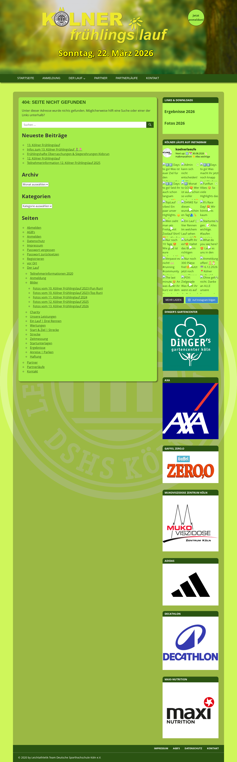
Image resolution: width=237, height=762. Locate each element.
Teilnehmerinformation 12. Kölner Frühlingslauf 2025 (63, 163)
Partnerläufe (127, 78)
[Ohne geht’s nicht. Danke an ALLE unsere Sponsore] (209, 284)
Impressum (35, 245)
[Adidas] (190, 584)
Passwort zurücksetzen (43, 254)
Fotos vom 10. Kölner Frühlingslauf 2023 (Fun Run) (68, 288)
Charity (35, 312)
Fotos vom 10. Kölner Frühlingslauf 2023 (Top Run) (68, 293)
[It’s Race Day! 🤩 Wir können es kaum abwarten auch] (209, 209)
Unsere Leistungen (43, 317)
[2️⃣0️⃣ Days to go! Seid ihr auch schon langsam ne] (172, 191)
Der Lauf (75, 78)
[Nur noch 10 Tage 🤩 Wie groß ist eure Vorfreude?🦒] (172, 247)
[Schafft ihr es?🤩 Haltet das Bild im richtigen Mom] (190, 247)
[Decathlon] (190, 669)
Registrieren (35, 259)
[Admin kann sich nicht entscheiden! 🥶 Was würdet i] (190, 172)
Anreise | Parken (42, 352)
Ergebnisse (37, 348)
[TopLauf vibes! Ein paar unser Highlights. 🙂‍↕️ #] (172, 209)
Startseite (25, 78)
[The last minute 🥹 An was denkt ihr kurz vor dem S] (172, 284)
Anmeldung (51, 78)
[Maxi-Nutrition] (190, 737)
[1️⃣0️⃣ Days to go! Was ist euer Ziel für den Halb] (172, 172)
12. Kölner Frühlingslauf (43, 158)
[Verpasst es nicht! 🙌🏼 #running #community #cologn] (172, 266)
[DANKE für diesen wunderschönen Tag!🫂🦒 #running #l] (190, 209)
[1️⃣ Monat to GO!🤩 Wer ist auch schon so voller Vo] (190, 191)
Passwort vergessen (41, 250)
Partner (100, 78)
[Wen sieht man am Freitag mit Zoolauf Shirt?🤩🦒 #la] (172, 228)
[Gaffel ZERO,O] (190, 482)
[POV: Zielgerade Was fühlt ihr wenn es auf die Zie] (190, 284)
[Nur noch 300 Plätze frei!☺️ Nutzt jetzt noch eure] (190, 266)
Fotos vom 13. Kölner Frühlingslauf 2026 (61, 306)
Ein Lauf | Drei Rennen (45, 321)
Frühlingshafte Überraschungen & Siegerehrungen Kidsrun (68, 154)
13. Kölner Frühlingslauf (43, 145)
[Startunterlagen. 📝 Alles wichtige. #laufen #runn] (209, 228)
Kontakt (152, 78)
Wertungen (38, 325)
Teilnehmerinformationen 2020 (51, 274)
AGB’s (31, 232)
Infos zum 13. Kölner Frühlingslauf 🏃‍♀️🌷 (54, 149)
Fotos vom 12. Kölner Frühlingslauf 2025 (61, 302)
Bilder (34, 282)
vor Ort (32, 263)
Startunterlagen (41, 343)
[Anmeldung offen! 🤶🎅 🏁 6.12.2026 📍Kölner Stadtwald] (209, 266)
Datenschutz (36, 241)
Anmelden (34, 236)
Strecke (35, 334)
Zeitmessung (39, 339)
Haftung (35, 357)
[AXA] (190, 438)
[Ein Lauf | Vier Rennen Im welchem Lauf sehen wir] (190, 228)
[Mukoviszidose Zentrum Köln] (190, 550)
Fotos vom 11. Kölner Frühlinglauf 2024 (60, 297)
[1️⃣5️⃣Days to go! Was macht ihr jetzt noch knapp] (209, 172)
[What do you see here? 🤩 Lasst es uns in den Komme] (209, 247)
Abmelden (34, 228)
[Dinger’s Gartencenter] (190, 370)
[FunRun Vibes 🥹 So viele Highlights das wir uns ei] (209, 191)
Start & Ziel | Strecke (44, 330)
